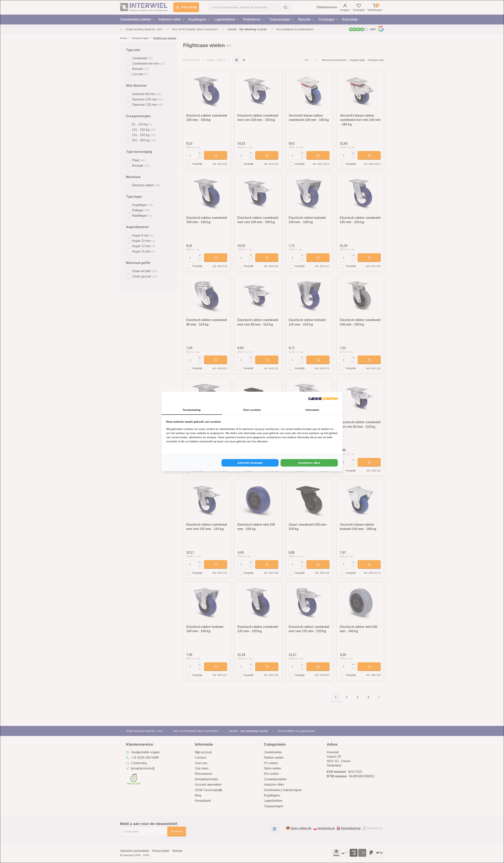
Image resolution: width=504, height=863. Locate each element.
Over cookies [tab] (252, 409)
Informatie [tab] (312, 409)
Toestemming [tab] (192, 409)
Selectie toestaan (250, 462)
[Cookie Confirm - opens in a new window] (323, 398)
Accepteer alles (309, 462)
